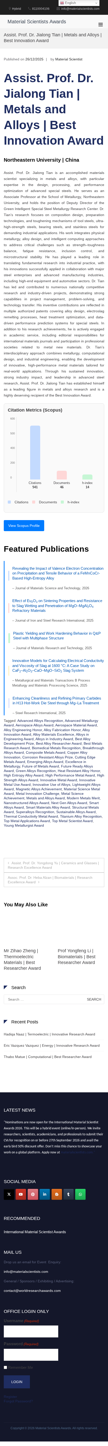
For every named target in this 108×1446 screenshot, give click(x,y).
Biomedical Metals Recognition (56, 748)
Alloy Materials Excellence (53, 734)
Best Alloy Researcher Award (59, 743)
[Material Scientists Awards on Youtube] (21, 1194)
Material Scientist (68, 59)
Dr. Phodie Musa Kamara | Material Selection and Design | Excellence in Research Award (26, 962)
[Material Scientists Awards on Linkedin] (44, 1194)
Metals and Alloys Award (45, 798)
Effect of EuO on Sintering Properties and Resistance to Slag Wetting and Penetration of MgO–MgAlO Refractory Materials (57, 606)
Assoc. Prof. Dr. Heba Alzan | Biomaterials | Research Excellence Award (50, 880)
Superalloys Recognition (35, 812)
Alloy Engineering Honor (23, 730)
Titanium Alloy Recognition (81, 816)
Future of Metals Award (40, 766)
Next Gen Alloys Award (69, 803)
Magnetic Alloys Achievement (39, 789)
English (70, 3)
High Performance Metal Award (70, 775)
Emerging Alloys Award (45, 762)
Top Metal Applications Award (27, 821)
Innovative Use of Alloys (51, 785)
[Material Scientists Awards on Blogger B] (56, 1194)
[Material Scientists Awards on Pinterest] (33, 1194)
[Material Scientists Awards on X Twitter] (9, 1194)
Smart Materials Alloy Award (48, 807)
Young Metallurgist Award (24, 825)
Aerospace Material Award (76, 725)
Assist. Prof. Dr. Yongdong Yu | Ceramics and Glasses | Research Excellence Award (53, 865)
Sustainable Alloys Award (76, 812)
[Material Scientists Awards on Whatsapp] (80, 1194)
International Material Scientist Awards (35, 1232)
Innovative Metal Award (58, 780)
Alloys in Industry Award (54, 739)
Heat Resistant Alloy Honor (79, 771)
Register (10, 1397)
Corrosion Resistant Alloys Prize (47, 757)
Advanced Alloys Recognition (40, 721)
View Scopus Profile (24, 526)
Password (21, 1344)
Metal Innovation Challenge (37, 794)
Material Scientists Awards (37, 21)
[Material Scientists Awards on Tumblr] (68, 1194)
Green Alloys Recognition (36, 771)
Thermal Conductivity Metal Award (31, 816)
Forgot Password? (18, 1401)
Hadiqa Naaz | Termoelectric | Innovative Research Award (49, 1034)
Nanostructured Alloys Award (26, 803)
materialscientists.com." (78, 1150)
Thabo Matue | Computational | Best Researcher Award (48, 1057)
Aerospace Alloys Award (34, 725)
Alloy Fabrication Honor (62, 730)
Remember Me (20, 1367)
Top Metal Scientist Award (72, 821)
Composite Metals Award (45, 752)
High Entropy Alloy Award (23, 775)
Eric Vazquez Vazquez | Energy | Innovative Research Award (52, 1045)
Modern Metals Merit (83, 798)
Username (21, 1321)
